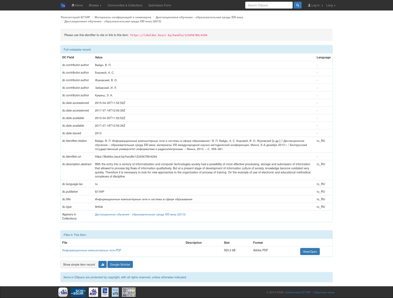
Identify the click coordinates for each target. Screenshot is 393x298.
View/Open (310, 251)
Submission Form (159, 5)
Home (78, 5)
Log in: (316, 5)
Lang (330, 5)
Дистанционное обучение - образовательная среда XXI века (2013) (112, 21)
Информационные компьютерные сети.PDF (91, 250)
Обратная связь (324, 292)
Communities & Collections (125, 5)
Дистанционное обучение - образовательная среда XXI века (199, 17)
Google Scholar (120, 264)
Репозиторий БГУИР (75, 17)
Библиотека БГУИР (298, 292)
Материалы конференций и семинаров (123, 17)
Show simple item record (79, 264)
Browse (94, 5)
